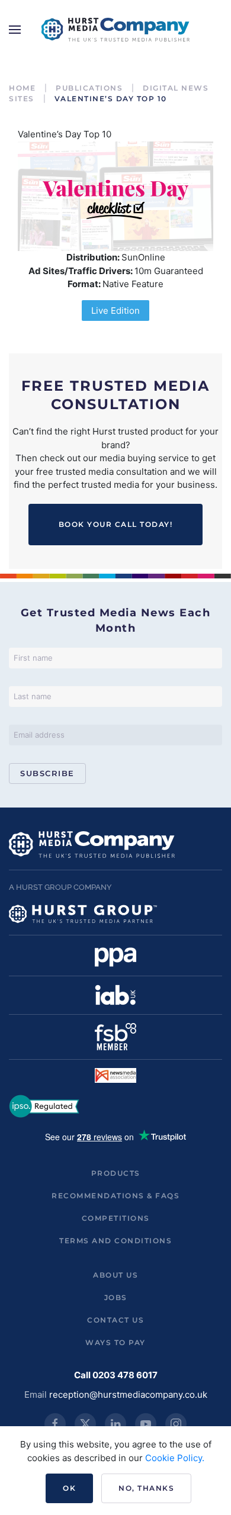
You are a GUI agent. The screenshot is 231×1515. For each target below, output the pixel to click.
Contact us (115, 1319)
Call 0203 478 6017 (116, 1375)
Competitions (116, 1218)
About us (115, 1274)
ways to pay (115, 1342)
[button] (15, 29)
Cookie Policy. (174, 1457)
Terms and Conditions (115, 1240)
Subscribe (47, 773)
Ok (69, 1488)
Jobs (115, 1297)
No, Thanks (146, 1488)
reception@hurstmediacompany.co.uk (128, 1394)
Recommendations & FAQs (115, 1195)
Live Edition (115, 310)
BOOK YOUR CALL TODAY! (116, 524)
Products (115, 1173)
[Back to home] (115, 29)
